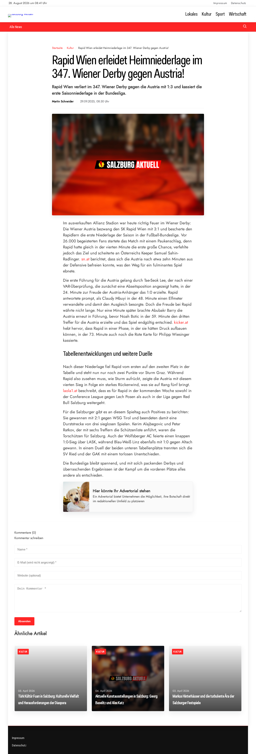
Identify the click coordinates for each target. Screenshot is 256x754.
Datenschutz (238, 3)
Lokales (191, 14)
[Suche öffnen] (245, 26)
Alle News (16, 26)
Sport (220, 14)
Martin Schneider (63, 101)
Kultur (206, 14)
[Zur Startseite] (20, 14)
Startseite (57, 48)
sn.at (85, 259)
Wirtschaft (237, 14)
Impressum (220, 3)
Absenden (24, 621)
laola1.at (70, 391)
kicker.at (181, 322)
